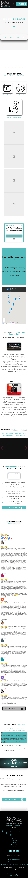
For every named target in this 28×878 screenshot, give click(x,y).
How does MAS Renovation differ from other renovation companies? (14, 729)
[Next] (26, 448)
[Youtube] (17, 851)
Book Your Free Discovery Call (14, 236)
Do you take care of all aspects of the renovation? (14, 749)
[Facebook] (10, 851)
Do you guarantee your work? (13, 745)
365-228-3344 (14, 876)
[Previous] (2, 448)
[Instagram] (14, 851)
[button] (13, 3)
